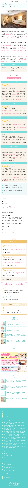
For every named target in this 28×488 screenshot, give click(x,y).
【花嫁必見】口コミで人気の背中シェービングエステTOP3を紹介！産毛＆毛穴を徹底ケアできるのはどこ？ (15, 447)
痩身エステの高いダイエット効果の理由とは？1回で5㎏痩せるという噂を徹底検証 (15, 463)
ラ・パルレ (6, 453)
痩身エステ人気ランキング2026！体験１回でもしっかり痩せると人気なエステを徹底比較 (14, 423)
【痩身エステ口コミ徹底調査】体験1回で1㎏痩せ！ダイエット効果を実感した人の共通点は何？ (15, 466)
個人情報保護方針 (7, 477)
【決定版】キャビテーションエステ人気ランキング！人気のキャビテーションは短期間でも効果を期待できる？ (15, 435)
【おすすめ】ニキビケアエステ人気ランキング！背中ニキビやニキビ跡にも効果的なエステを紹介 (15, 444)
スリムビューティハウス (8, 413)
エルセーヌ (6, 416)
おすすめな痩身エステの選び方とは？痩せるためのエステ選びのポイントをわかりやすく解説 (15, 469)
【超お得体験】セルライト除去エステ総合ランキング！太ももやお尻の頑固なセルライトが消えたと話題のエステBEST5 (15, 432)
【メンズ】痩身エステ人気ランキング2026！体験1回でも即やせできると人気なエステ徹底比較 (15, 438)
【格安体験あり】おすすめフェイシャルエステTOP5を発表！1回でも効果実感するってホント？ (15, 429)
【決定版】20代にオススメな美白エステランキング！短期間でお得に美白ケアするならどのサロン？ (15, 441)
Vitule (5, 414)
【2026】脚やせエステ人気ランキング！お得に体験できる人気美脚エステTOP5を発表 (14, 426)
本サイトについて (7, 475)
